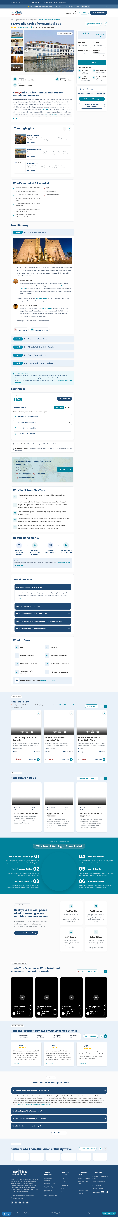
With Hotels (59, 407)
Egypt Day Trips (49, 1187)
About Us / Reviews (84, 1178)
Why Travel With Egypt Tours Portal (59, 846)
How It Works (65, 1182)
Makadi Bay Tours (31, 20)
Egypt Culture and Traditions (55, 814)
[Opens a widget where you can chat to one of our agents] (6, 1214)
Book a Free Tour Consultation (92, 105)
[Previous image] (27, 50)
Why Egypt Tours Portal (83, 1182)
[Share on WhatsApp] (30, 1014)
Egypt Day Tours (20, 20)
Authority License (98, 1188)
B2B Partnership (66, 1192)
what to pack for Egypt (48, 680)
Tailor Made (66, 469)
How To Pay (64, 1185)
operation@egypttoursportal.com (56, 2)
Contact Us (64, 1178)
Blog (12, 1213)
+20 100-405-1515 (18, 2)
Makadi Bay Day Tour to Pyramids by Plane (89, 738)
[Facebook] (12, 1202)
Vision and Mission (83, 1190)
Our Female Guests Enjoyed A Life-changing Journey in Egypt (68, 1010)
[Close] (106, 6)
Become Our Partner (88, 1149)
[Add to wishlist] (105, 24)
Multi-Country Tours (50, 1195)
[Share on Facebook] (30, 1005)
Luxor (46, 114)
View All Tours (91, 706)
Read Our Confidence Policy (26, 933)
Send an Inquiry (64, 399)
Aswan (54, 114)
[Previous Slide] (101, 706)
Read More (17, 119)
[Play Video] (22, 997)
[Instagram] (30, 2)
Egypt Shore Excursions (48, 1191)
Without (67, 407)
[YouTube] (33, 2)
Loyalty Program (26, 1213)
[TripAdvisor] (36, 2)
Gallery (17, 1213)
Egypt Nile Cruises (49, 1183)
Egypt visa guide (24, 598)
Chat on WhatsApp (92, 99)
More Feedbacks (90, 1036)
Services (80, 1194)
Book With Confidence (59, 842)
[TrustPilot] (38, 2)
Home (12, 20)
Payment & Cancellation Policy (100, 1177)
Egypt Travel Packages (48, 1179)
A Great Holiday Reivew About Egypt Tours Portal (20, 1009)
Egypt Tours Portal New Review (44, 1008)
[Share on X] (30, 1009)
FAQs (62, 1188)
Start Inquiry (92, 62)
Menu (85, 13)
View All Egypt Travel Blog (87, 778)
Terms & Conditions (99, 1182)
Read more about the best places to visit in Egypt (34, 1104)
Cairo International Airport (26, 813)
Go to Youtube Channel (88, 971)
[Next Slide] (69, 129)
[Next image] (71, 50)
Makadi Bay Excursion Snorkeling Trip (55, 738)
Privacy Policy (97, 1185)
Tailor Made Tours (98, 13)
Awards (80, 1187)
